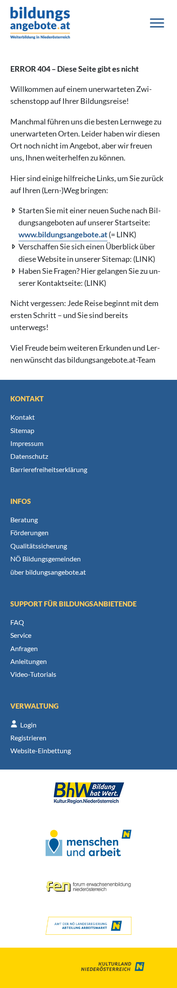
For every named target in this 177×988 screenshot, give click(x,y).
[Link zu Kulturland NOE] (107, 968)
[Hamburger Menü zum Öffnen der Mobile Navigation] (157, 22)
